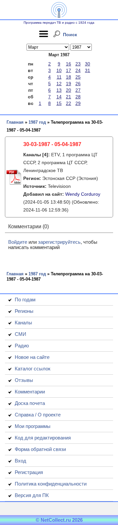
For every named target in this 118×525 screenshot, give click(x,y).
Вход (20, 460)
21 (68, 96)
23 (78, 63)
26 (78, 83)
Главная (15, 122)
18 (68, 77)
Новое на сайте (32, 357)
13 (59, 90)
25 (78, 77)
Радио (22, 345)
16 (68, 63)
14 (59, 96)
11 (59, 77)
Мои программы (32, 426)
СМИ (20, 334)
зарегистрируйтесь (59, 242)
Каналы (23, 322)
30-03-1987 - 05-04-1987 (52, 144)
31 (87, 70)
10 (59, 70)
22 (68, 103)
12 (59, 83)
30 (87, 63)
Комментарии (30, 391)
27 (78, 90)
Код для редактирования (43, 437)
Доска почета (30, 403)
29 (78, 103)
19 (68, 83)
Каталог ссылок (32, 368)
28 (78, 96)
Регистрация (29, 472)
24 (78, 70)
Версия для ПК (32, 495)
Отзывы (24, 380)
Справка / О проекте (38, 414)
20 (68, 90)
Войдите (17, 242)
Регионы (24, 311)
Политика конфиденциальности (51, 484)
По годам (25, 299)
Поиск (70, 34)
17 (68, 70)
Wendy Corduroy (82, 194)
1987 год (37, 122)
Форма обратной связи (40, 449)
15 (59, 103)
